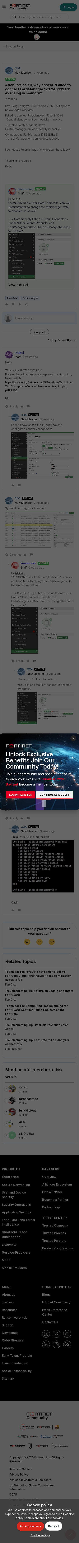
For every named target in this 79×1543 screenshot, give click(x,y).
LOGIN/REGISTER (20, 794)
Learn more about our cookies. (44, 1518)
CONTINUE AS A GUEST (55, 794)
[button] (39, 1535)
